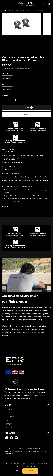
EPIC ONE (8, 409)
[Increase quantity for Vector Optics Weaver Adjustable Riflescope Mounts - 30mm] (15, 100)
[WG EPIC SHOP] (26, 4)
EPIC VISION (9, 417)
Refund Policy (41, 451)
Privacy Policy (8, 451)
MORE (6, 420)
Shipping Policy (31, 451)
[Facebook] (6, 438)
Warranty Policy (9, 453)
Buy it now (27, 114)
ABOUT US (8, 428)
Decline (18, 471)
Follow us (9, 433)
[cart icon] (48, 3)
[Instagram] (11, 438)
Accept (30, 471)
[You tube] (16, 438)
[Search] (44, 3)
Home (4, 10)
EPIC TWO (8, 413)
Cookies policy (19, 451)
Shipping (14, 68)
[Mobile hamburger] (4, 3)
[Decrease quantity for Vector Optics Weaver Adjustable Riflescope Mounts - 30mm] (4, 100)
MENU (7, 405)
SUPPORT (8, 424)
